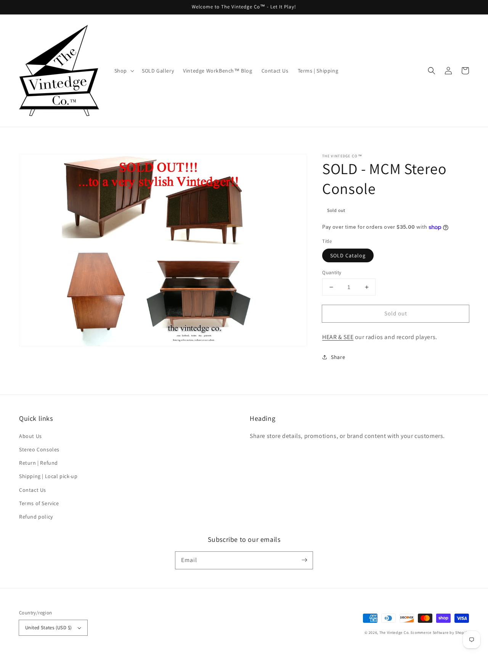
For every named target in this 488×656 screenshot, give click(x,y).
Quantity (331, 272)
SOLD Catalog (348, 255)
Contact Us (32, 489)
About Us (30, 436)
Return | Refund (38, 462)
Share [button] (338, 357)
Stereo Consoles (39, 449)
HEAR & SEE (337, 337)
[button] (431, 70)
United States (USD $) (48, 627)
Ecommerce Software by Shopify (440, 632)
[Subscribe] (304, 560)
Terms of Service (39, 503)
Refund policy (36, 516)
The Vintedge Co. (394, 632)
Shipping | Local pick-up (48, 476)
